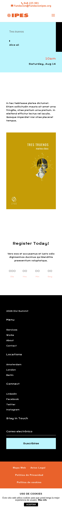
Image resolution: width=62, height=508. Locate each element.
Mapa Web (19, 467)
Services (11, 330)
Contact (11, 346)
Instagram (13, 410)
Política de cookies (29, 482)
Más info (42, 500)
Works (10, 335)
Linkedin (11, 394)
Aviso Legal (37, 467)
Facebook (12, 399)
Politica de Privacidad (29, 475)
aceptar (31, 504)
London (11, 370)
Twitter (10, 404)
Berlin (10, 375)
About (10, 340)
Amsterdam (13, 364)
